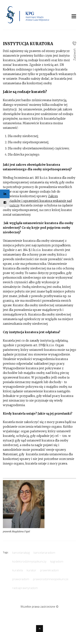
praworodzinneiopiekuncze (50, 579)
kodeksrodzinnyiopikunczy (29, 561)
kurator (31, 570)
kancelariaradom (44, 552)
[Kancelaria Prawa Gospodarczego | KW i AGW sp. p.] (28, 24)
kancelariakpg (21, 552)
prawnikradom (49, 570)
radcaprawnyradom (25, 588)
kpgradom (56, 561)
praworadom (20, 579)
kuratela (17, 570)
